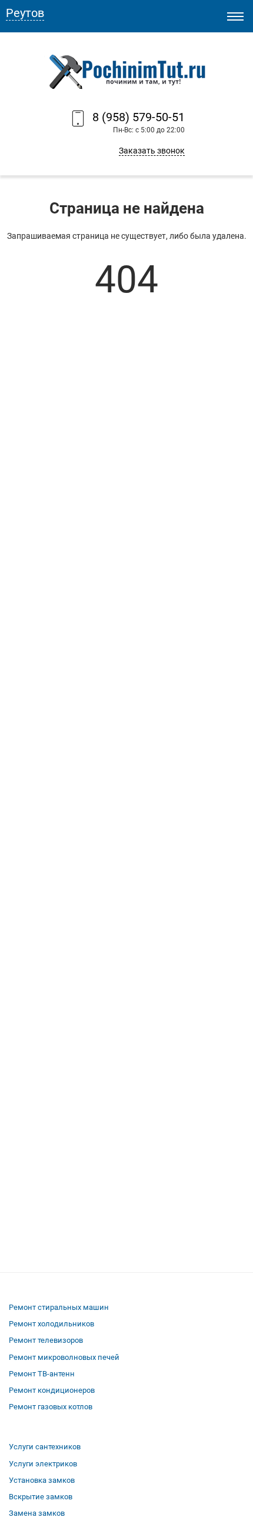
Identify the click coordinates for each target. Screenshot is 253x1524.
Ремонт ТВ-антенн (42, 1373)
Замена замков (37, 1513)
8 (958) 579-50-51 (138, 117)
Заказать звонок (152, 150)
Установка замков (42, 1480)
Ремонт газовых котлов (50, 1406)
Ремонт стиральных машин (59, 1307)
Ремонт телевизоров (46, 1340)
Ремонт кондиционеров (52, 1390)
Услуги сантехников (45, 1446)
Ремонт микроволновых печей (64, 1357)
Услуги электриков (43, 1463)
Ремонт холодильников (51, 1323)
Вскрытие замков (40, 1496)
